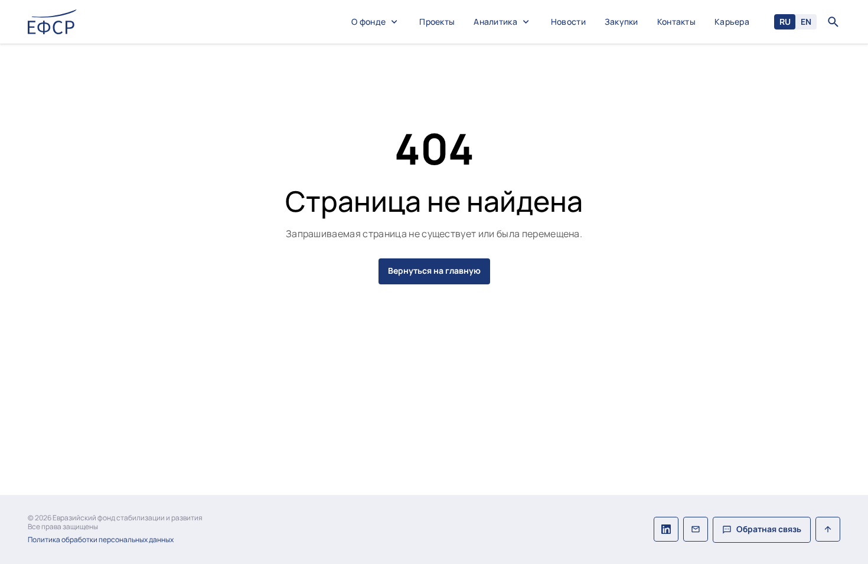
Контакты (676, 22)
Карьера (731, 22)
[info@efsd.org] (695, 530)
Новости (568, 22)
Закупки (621, 22)
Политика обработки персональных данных (101, 540)
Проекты (437, 22)
